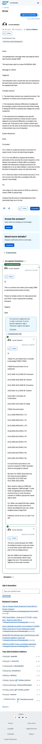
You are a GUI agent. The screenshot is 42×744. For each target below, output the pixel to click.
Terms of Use (31, 723)
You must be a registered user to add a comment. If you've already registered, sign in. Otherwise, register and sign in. (20, 322)
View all (5, 707)
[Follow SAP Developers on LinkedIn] (26, 717)
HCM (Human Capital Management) (12, 41)
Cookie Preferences (10, 739)
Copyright (10, 728)
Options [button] (38, 15)
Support (31, 734)
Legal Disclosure (31, 728)
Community (14, 3)
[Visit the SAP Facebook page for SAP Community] (16, 717)
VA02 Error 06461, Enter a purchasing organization (19, 644)
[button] (3, 33)
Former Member (14, 24)
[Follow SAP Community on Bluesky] (19, 717)
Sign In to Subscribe (29, 15)
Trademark (10, 734)
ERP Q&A (6, 7)
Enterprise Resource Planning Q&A (16, 622)
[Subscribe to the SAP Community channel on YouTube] (23, 717)
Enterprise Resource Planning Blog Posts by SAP (21, 611)
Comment (35, 208)
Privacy (10, 723)
